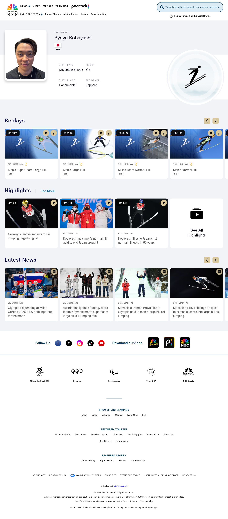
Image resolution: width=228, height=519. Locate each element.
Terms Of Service (130, 475)
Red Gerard (105, 441)
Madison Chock (99, 435)
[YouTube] (101, 343)
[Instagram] (80, 343)
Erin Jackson (122, 441)
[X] (69, 343)
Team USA (132, 415)
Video (95, 415)
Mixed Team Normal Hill (134, 170)
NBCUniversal (120, 486)
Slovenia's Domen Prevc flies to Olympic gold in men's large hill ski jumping (141, 312)
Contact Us (189, 475)
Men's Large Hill (74, 170)
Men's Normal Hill (185, 170)
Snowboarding (138, 461)
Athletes (106, 415)
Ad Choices (38, 475)
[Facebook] (58, 343)
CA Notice (110, 475)
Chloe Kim (117, 435)
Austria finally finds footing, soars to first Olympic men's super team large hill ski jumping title (85, 312)
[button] (25, 7)
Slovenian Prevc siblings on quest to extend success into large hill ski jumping (196, 312)
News (84, 415)
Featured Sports (114, 456)
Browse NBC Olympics (114, 410)
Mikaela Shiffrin (63, 435)
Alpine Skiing (88, 461)
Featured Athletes (114, 430)
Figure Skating (107, 461)
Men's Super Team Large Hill (27, 170)
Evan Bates (81, 435)
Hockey (123, 461)
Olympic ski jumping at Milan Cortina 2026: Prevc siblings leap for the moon (30, 312)
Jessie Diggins (134, 435)
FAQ (144, 415)
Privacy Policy (57, 475)
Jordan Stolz (153, 435)
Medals (118, 415)
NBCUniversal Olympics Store (161, 475)
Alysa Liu (168, 435)
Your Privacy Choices (88, 475)
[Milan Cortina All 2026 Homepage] (12, 10)
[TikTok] (90, 343)
